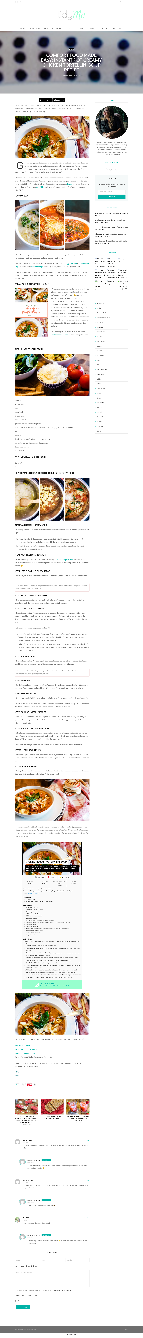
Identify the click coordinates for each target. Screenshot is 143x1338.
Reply (87, 1140)
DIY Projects (34, 28)
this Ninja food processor (63, 560)
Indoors (99, 351)
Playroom (100, 403)
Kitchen (99, 365)
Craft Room (101, 332)
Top (127, 1329)
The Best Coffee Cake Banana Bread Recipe (52, 1118)
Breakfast (100, 322)
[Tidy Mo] (71, 15)
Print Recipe (60, 100)
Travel (69, 28)
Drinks (99, 346)
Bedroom (100, 308)
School (99, 412)
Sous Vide (40, 187)
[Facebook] (22, 1084)
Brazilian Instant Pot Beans (25, 1053)
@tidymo (47, 986)
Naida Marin (27, 1140)
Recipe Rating (19, 1266)
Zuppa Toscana (71, 264)
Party (99, 393)
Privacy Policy (71, 1334)
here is (70, 184)
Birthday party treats (103, 318)
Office (99, 379)
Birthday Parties (102, 313)
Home (22, 28)
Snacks (99, 422)
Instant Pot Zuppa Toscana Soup (27, 1049)
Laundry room (102, 370)
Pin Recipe (52, 877)
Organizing (57, 28)
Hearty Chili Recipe (22, 1045)
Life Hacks (93, 28)
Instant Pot (100, 355)
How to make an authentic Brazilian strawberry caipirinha (78, 1118)
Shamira (26, 1218)
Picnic (99, 398)
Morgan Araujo (67, 75)
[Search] (121, 2)
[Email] (34, 1084)
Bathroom (100, 303)
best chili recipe (37, 267)
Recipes (80, 28)
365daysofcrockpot (32, 893)
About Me (117, 28)
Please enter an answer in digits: (27, 1295)
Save (30, 1084)
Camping (100, 327)
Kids (46, 28)
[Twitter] (25, 1084)
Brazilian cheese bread (59, 335)
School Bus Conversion (104, 417)
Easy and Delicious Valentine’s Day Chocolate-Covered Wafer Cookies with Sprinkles (26, 1119)
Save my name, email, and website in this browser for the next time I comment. (44, 1290)
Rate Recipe (65, 877)
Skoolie (105, 28)
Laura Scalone (28, 1180)
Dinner (71, 49)
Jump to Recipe (46, 100)
